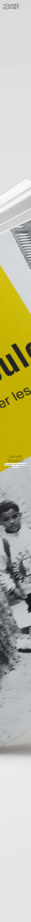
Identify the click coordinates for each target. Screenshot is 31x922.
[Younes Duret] (11, 6)
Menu (27, 6)
